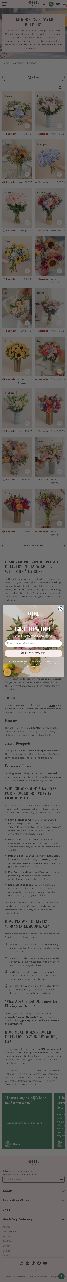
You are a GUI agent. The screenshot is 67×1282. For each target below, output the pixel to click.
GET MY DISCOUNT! (33, 653)
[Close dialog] (60, 608)
